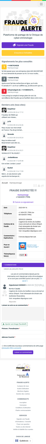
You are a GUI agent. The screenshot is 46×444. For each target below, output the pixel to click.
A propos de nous (23, 386)
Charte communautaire (23, 410)
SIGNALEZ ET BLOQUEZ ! (11, 153)
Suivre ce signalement (24, 202)
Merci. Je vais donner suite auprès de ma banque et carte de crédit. (11, 176)
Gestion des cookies (23, 394)
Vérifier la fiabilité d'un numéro (23, 429)
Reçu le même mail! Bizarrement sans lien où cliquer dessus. (11, 142)
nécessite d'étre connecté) (11, 348)
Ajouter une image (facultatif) (15, 324)
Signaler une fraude (23, 419)
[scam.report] (39, 185)
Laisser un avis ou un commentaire (15, 305)
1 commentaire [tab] (10, 265)
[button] (42, 185)
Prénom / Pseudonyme (11, 328)
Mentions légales (23, 391)
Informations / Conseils (23, 421)
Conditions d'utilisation (23, 408)
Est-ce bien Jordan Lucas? (11, 164)
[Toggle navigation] (41, 4)
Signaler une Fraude (25, 45)
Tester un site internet (23, 427)
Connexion (23, 405)
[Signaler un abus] (43, 285)
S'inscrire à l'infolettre (23, 53)
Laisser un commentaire (23, 352)
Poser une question (23, 424)
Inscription (23, 402)
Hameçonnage (16, 183)
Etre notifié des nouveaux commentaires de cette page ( (22, 347)
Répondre (12, 302)
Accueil (5, 183)
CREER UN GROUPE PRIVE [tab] (13, 269)
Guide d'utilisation (23, 388)
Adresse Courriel (8, 337)
